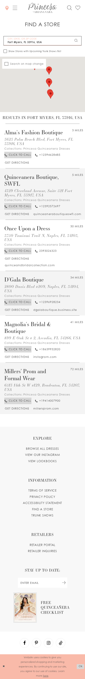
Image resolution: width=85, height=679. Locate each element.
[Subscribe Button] (63, 583)
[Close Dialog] (4, 667)
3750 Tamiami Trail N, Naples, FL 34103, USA (41, 237)
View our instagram (42, 455)
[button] (15, 8)
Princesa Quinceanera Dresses (46, 148)
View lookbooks (42, 461)
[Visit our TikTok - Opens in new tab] (60, 643)
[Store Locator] (7, 8)
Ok (81, 666)
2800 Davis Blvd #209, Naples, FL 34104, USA (41, 288)
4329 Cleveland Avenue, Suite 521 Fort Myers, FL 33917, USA (38, 193)
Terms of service (42, 490)
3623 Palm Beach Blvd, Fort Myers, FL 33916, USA (38, 141)
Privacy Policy (42, 497)
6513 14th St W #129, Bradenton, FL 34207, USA (42, 387)
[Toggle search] (69, 8)
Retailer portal (42, 545)
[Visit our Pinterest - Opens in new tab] (36, 643)
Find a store (42, 509)
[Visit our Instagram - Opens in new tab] (48, 643)
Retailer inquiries (42, 551)
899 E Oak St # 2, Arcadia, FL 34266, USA (42, 337)
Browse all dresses (42, 448)
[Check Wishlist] (78, 8)
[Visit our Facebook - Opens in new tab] (24, 643)
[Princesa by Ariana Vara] (42, 8)
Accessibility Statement (42, 503)
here (45, 675)
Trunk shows (42, 515)
